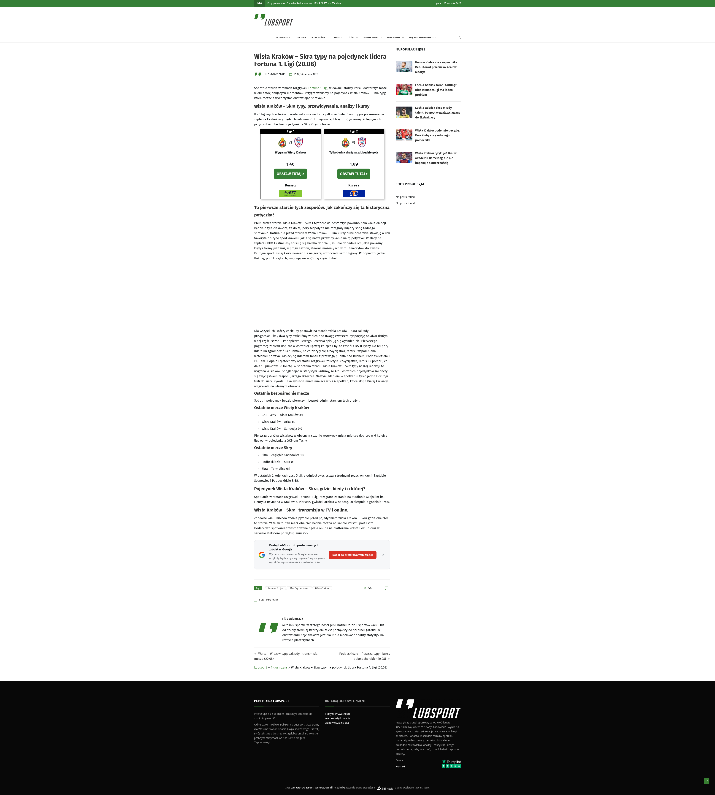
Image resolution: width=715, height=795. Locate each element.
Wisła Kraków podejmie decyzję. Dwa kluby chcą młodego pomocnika (437, 135)
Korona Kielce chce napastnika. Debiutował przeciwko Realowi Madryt (436, 67)
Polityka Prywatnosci (337, 713)
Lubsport (260, 667)
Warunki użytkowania (337, 718)
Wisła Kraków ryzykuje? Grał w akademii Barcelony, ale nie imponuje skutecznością (436, 158)
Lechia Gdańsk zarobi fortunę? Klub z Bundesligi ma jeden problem (436, 89)
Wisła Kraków (322, 588)
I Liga (262, 599)
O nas (399, 760)
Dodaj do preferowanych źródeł (352, 555)
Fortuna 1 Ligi (318, 88)
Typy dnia (300, 37)
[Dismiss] (383, 555)
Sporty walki (370, 37)
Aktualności (283, 37)
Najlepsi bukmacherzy (421, 37)
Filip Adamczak (292, 618)
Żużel (352, 37)
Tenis (337, 37)
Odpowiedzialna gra (337, 722)
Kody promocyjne (276, 3)
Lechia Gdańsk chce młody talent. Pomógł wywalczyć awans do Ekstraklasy (437, 112)
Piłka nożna (318, 37)
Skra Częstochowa (299, 588)
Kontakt (400, 766)
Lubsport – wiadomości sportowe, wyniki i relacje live (318, 787)
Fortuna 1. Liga (275, 588)
